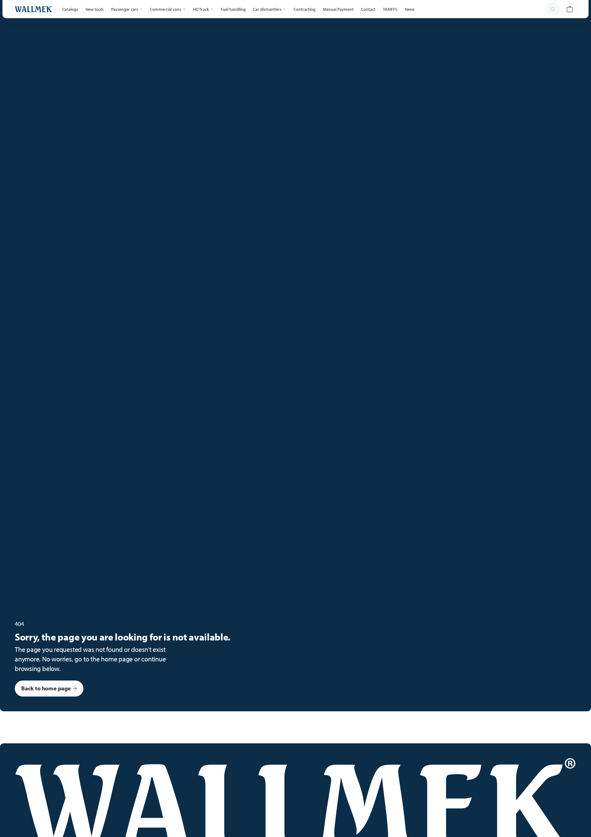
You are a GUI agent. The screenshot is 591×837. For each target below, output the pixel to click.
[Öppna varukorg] (569, 9)
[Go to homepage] (33, 9)
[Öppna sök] (552, 9)
